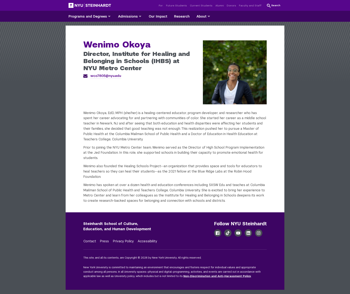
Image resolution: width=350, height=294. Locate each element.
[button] (273, 5)
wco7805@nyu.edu (105, 76)
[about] (209, 16)
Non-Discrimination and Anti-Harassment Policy (217, 276)
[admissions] (140, 16)
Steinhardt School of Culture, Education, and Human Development (117, 226)
